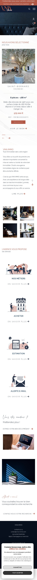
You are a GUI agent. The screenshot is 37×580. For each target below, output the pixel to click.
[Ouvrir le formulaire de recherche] (29, 9)
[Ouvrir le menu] (34, 8)
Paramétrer (17, 567)
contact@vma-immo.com (18, 532)
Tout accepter (17, 573)
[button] (9, 139)
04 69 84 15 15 (18, 530)
